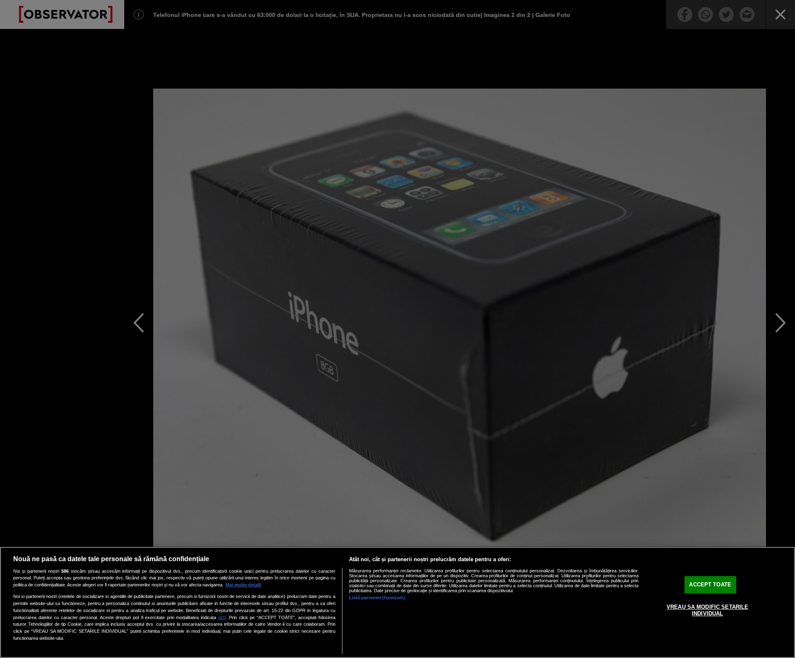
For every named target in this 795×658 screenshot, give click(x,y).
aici (222, 617)
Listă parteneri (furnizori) (377, 597)
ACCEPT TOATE (710, 585)
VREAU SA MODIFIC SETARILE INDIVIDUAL (707, 610)
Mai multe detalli (243, 584)
